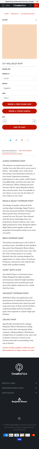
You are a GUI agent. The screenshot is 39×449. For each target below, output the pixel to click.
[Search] (31, 5)
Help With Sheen (25, 150)
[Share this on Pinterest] (22, 140)
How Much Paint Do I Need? (12, 154)
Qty (3, 117)
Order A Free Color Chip (19, 104)
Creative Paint (14, 425)
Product (6, 74)
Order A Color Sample (19, 111)
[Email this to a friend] (27, 140)
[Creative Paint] (19, 5)
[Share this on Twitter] (10, 140)
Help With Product (9, 150)
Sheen (4, 83)
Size (4, 93)
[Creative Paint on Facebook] (19, 418)
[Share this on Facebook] (16, 140)
